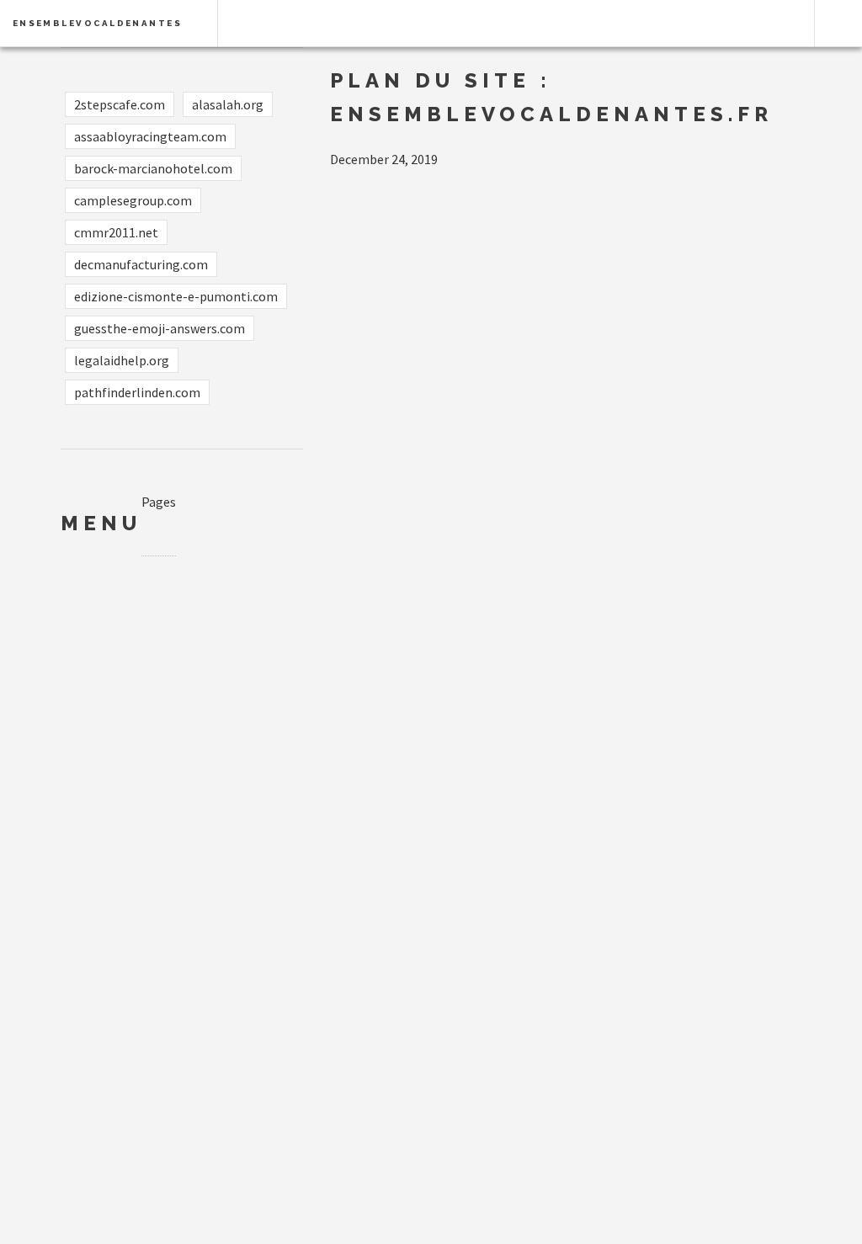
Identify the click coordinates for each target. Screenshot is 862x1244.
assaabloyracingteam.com (150, 136)
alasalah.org (227, 104)
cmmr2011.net (116, 232)
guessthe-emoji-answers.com (159, 328)
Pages (158, 501)
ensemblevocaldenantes (97, 23)
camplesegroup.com (133, 200)
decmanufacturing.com (141, 264)
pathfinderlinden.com (137, 392)
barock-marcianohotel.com (153, 168)
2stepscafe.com (119, 104)
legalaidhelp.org (121, 360)
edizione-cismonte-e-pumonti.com (176, 296)
